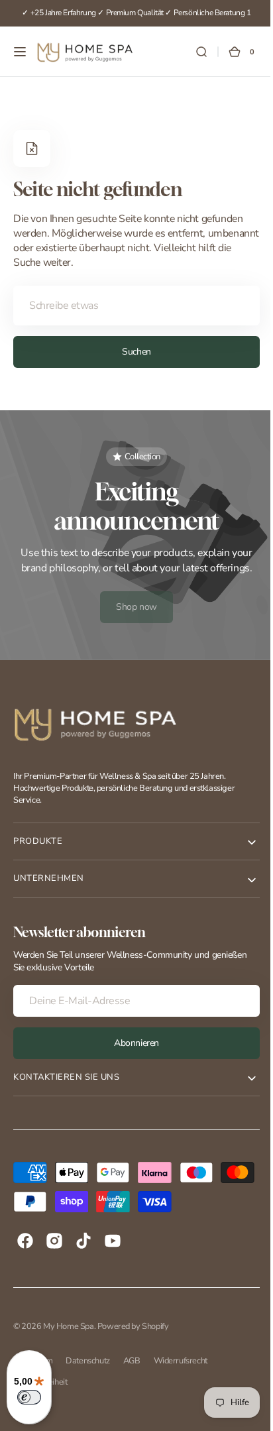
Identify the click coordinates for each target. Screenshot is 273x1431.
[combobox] (131, 305)
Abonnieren (131, 1043)
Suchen (131, 351)
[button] (19, 51)
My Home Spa (68, 1326)
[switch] (29, 1397)
